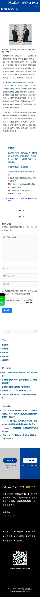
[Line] (2, 298)
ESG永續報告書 (30, 55)
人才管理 (14, 156)
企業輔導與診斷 (13, 152)
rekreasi (7, 435)
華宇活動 (5, 356)
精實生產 (24, 152)
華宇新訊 (28, 49)
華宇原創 (20, 49)
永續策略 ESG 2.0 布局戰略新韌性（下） (17, 390)
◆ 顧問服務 (19, 531)
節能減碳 (14, 95)
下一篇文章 (20, 216)
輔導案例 (8, 52)
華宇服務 (11, 148)
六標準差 (14, 159)
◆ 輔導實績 (7, 536)
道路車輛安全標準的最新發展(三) (25, 428)
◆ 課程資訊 (30, 536)
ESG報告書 (10, 82)
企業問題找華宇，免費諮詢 (18, 167)
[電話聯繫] (2, 303)
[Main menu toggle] (37, 8)
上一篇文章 (20, 210)
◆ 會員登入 (19, 540)
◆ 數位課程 (19, 536)
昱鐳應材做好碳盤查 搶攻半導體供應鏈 (16, 387)
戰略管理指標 (24, 156)
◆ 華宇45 (6, 531)
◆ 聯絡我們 (30, 531)
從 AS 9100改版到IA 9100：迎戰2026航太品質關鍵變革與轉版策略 (19, 413)
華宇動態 (13, 49)
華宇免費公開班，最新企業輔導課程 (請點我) (22, 199)
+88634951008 (15, 193)
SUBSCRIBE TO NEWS (30, 466)
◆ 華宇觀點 (7, 540)
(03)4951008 (30, 3)
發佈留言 (5, 49)
